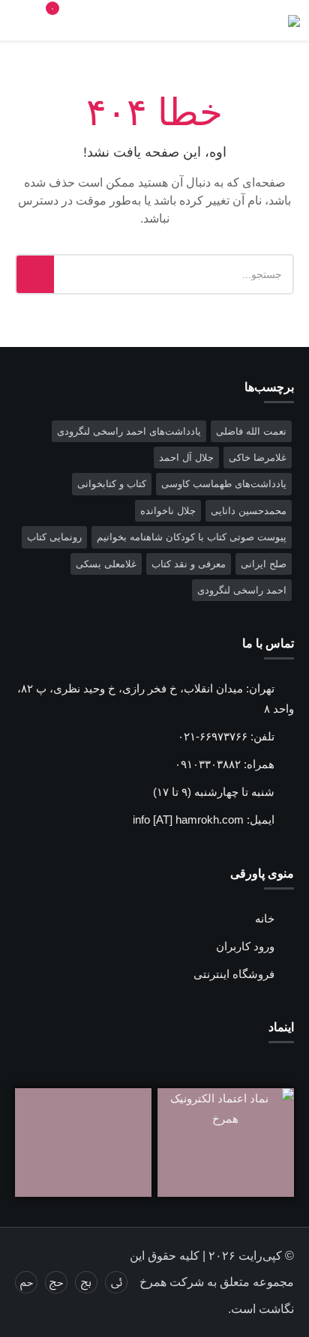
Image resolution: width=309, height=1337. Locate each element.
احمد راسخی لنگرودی (241, 590)
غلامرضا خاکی (257, 457)
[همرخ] (294, 21)
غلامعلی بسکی (106, 564)
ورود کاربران (245, 946)
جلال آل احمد (186, 457)
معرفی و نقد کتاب (189, 564)
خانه (264, 918)
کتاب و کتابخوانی (111, 483)
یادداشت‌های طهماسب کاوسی (223, 483)
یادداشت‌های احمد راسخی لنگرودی (129, 431)
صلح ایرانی (263, 564)
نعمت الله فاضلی (251, 431)
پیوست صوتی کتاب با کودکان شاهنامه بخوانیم (191, 537)
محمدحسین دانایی (248, 510)
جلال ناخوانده (168, 510)
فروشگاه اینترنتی (234, 974)
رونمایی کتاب (54, 537)
